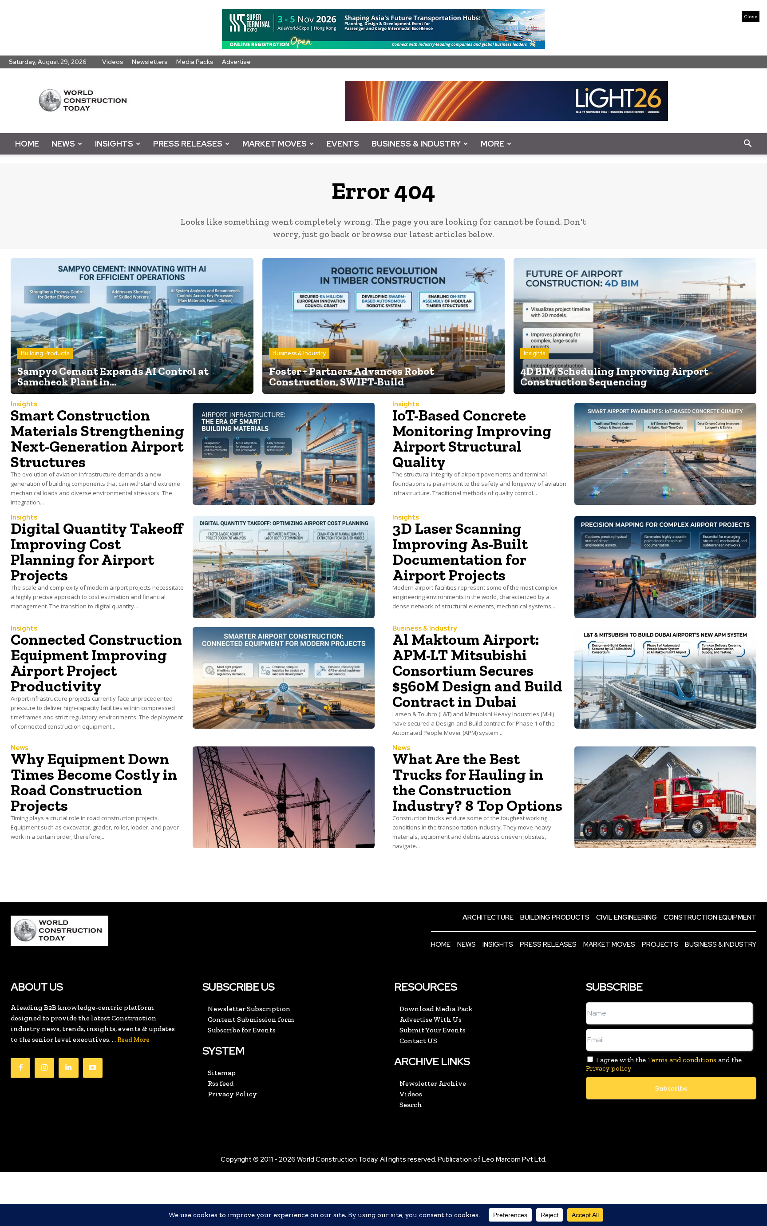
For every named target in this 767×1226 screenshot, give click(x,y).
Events (343, 144)
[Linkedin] (68, 1068)
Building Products (45, 353)
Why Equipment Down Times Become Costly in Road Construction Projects (94, 782)
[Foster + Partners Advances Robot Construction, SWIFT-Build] (383, 326)
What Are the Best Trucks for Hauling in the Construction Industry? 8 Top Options (477, 782)
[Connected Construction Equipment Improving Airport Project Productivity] (284, 678)
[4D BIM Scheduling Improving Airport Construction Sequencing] (635, 326)
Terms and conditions (682, 1059)
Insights (114, 144)
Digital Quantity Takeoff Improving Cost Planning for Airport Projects (97, 551)
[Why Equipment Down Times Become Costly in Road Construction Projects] (284, 797)
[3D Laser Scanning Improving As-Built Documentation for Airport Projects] (665, 567)
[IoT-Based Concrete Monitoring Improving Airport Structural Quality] (665, 454)
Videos (112, 62)
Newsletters (150, 62)
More (492, 144)
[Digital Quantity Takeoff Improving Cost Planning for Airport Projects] (284, 567)
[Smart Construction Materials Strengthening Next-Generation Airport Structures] (284, 454)
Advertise (236, 62)
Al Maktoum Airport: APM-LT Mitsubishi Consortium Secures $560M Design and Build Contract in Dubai (477, 670)
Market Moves (274, 144)
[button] (747, 144)
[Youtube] (93, 1068)
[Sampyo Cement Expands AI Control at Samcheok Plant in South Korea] (132, 326)
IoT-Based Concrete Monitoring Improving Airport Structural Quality (472, 438)
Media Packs (194, 62)
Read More (133, 1039)
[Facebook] (20, 1068)
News (63, 144)
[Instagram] (44, 1068)
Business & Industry (416, 144)
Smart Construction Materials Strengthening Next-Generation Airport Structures (97, 438)
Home (27, 144)
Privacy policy (608, 1068)
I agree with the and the (664, 1063)
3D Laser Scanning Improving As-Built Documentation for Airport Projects (460, 551)
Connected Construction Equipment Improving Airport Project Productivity (96, 662)
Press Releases (187, 144)
